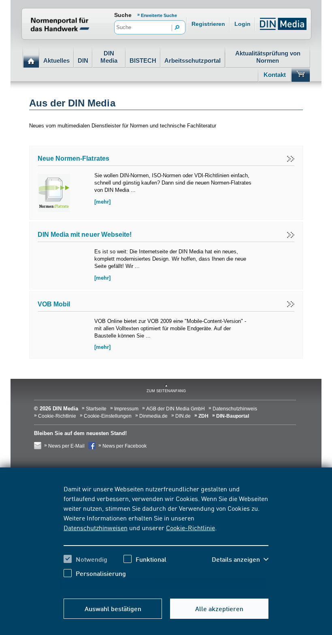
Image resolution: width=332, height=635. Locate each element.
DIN (83, 60)
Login (242, 24)
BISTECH (143, 60)
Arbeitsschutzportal (192, 60)
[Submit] (177, 28)
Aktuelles (56, 60)
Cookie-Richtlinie (190, 527)
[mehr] (102, 202)
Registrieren (208, 24)
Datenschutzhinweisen (96, 527)
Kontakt (275, 74)
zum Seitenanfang (166, 391)
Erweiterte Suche (159, 15)
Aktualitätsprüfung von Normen (267, 57)
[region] (166, 537)
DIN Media (108, 57)
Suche (123, 15)
